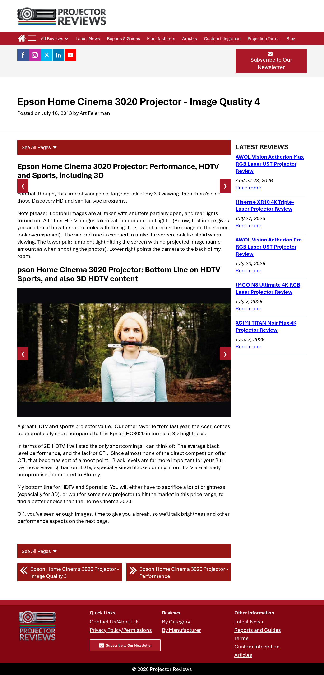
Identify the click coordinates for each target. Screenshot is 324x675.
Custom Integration (222, 38)
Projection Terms (263, 38)
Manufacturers (161, 38)
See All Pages (36, 147)
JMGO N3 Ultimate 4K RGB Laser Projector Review (268, 288)
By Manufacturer (181, 629)
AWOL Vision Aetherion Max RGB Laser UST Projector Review (270, 163)
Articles (189, 38)
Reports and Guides (257, 629)
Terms (241, 638)
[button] (271, 61)
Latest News (88, 38)
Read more (248, 187)
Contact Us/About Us (115, 621)
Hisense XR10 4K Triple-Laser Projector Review (265, 205)
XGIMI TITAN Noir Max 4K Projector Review (266, 326)
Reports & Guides (123, 38)
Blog (291, 38)
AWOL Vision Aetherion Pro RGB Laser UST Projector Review (269, 246)
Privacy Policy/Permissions (121, 629)
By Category (176, 621)
